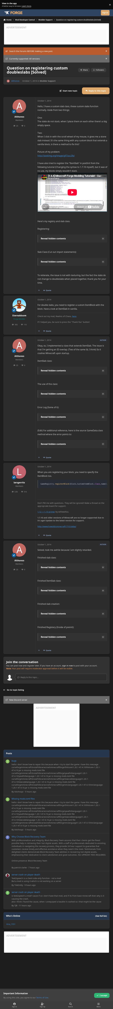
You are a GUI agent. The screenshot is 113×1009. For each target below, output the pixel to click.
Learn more (5, 4)
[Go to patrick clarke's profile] (8, 837)
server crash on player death (26, 874)
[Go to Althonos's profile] (8, 81)
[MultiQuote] (38, 290)
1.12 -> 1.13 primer (46, 511)
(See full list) (101, 916)
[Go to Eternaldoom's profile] (19, 305)
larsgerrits (19, 482)
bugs (14, 760)
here (74, 316)
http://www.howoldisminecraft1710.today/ (56, 526)
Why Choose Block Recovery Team (28, 836)
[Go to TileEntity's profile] (8, 875)
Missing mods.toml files (23, 798)
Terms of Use (42, 997)
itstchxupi (18, 791)
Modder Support (48, 81)
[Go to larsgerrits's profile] (19, 472)
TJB (15, 905)
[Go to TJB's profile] (8, 893)
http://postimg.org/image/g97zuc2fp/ (56, 155)
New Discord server (18, 700)
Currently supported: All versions (24, 58)
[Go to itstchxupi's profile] (8, 761)
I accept (103, 995)
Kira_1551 (10, 924)
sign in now (67, 665)
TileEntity (18, 885)
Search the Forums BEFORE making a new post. (31, 51)
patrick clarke (20, 867)
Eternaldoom (19, 315)
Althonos (15, 81)
